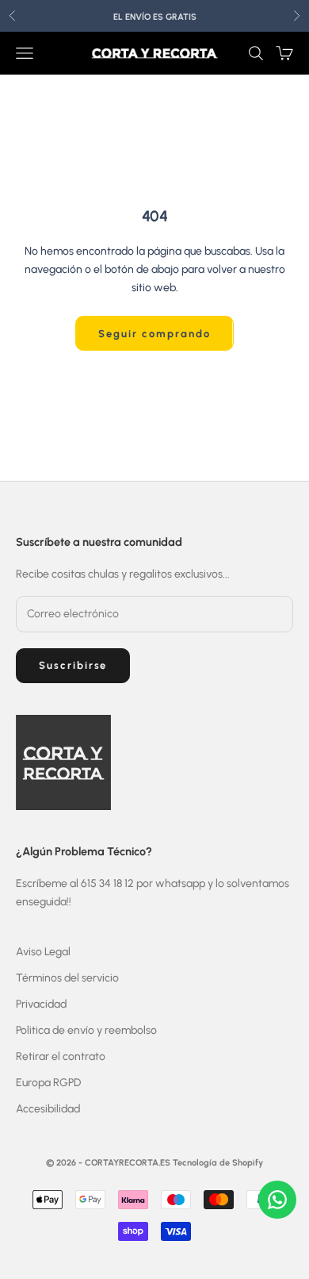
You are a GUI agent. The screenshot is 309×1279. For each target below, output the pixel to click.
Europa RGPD (48, 1082)
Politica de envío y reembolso (86, 1030)
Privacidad (41, 1004)
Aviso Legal (43, 951)
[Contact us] (277, 1200)
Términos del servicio (67, 978)
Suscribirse (73, 665)
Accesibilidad (48, 1109)
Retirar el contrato (60, 1056)
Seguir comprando (154, 334)
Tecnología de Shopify (218, 1163)
